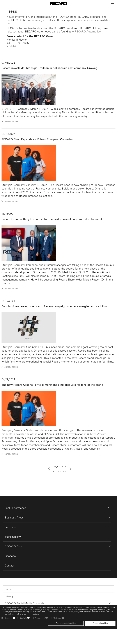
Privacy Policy (73, 611)
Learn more (11, 121)
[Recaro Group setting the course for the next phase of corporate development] (58, 243)
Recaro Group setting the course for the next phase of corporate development (52, 219)
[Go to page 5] (70, 468)
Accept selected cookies (66, 623)
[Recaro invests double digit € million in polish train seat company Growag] (58, 89)
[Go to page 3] (49, 468)
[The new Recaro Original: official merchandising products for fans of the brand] (58, 408)
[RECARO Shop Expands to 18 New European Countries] (58, 163)
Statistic (23, 618)
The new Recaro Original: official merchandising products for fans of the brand (52, 384)
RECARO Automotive (88, 31)
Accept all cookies (100, 623)
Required (8, 618)
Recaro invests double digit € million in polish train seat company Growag (49, 68)
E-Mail (12, 46)
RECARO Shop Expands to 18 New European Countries (37, 139)
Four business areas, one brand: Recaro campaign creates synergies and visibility (54, 306)
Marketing (57, 618)
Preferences (40, 618)
